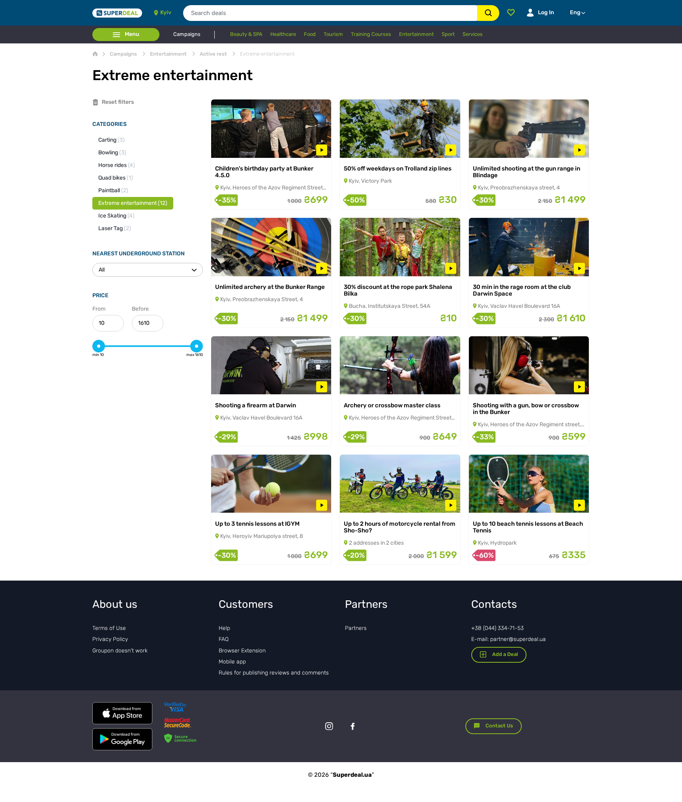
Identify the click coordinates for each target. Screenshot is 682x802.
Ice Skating (116, 215)
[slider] (98, 346)
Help (224, 628)
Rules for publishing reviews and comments (274, 672)
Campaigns (186, 34)
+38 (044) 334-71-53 (497, 628)
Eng (575, 12)
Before (140, 308)
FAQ (224, 639)
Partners (356, 628)
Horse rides (116, 165)
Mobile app (232, 661)
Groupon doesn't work (120, 650)
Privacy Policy (110, 639)
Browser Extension (242, 650)
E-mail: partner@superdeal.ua (508, 639)
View (228, 147)
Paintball (113, 190)
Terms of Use (109, 628)
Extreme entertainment (132, 203)
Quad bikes (115, 177)
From (98, 308)
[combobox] (330, 13)
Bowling (112, 152)
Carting (111, 140)
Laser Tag (114, 228)
